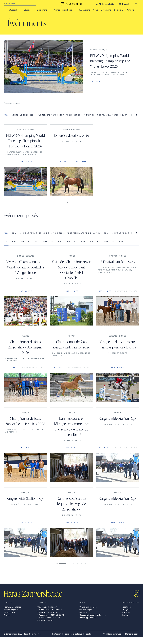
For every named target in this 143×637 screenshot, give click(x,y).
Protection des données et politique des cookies (72, 634)
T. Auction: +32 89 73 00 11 (48, 612)
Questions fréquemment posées (92, 615)
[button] (131, 115)
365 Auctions (84, 10)
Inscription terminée (126, 291)
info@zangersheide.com (47, 607)
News (95, 10)
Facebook (126, 607)
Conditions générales (112, 634)
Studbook (13, 10)
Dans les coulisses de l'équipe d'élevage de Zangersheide (71, 504)
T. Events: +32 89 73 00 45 (48, 617)
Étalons (27, 10)
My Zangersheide (106, 4)
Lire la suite (96, 81)
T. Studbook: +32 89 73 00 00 (49, 609)
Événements (42, 10)
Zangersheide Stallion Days (117, 418)
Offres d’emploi (85, 609)
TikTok (125, 615)
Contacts (130, 10)
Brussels (125, 4)
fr (136, 4)
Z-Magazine (106, 10)
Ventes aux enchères (63, 10)
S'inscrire (81, 161)
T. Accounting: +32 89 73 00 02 (50, 615)
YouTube (126, 612)
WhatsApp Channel (87, 617)
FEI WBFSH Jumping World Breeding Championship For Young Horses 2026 (110, 61)
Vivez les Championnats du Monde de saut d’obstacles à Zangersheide (25, 267)
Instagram (126, 609)
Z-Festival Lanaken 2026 (118, 261)
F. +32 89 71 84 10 (45, 620)
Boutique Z (118, 10)
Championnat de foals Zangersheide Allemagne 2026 (25, 347)
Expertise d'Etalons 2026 (71, 135)
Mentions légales (132, 634)
